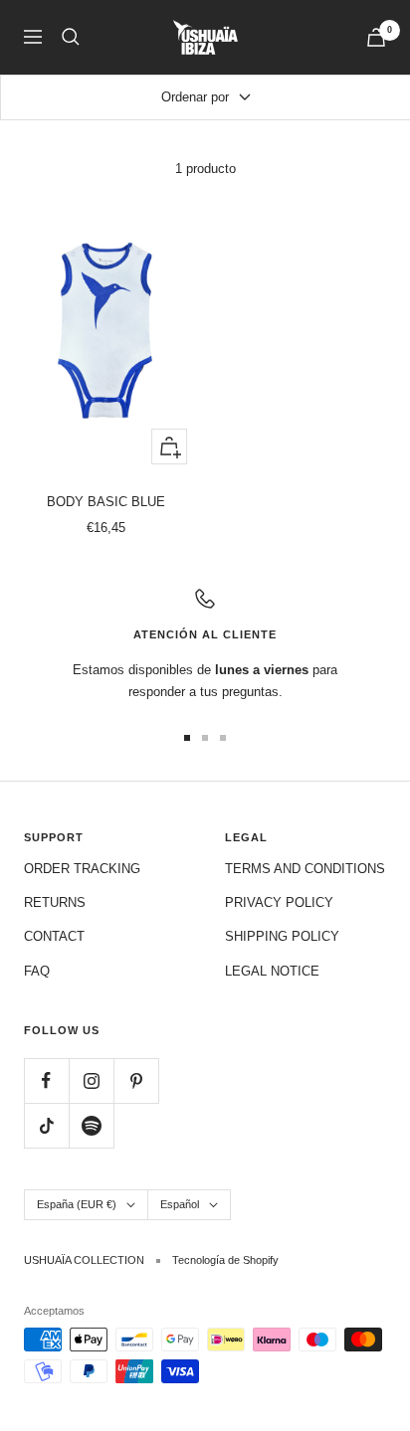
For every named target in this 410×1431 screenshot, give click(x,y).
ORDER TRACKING (82, 868)
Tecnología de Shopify (225, 1260)
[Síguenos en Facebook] (46, 1080)
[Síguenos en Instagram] (91, 1080)
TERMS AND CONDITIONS (305, 868)
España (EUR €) (76, 1204)
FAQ (37, 971)
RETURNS (55, 902)
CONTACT (54, 936)
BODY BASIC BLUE (106, 501)
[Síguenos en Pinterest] (135, 1080)
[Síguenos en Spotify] (91, 1125)
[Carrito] (376, 37)
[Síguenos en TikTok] (46, 1125)
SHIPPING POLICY (282, 936)
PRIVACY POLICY (279, 902)
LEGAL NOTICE (272, 971)
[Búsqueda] (71, 37)
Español (179, 1204)
